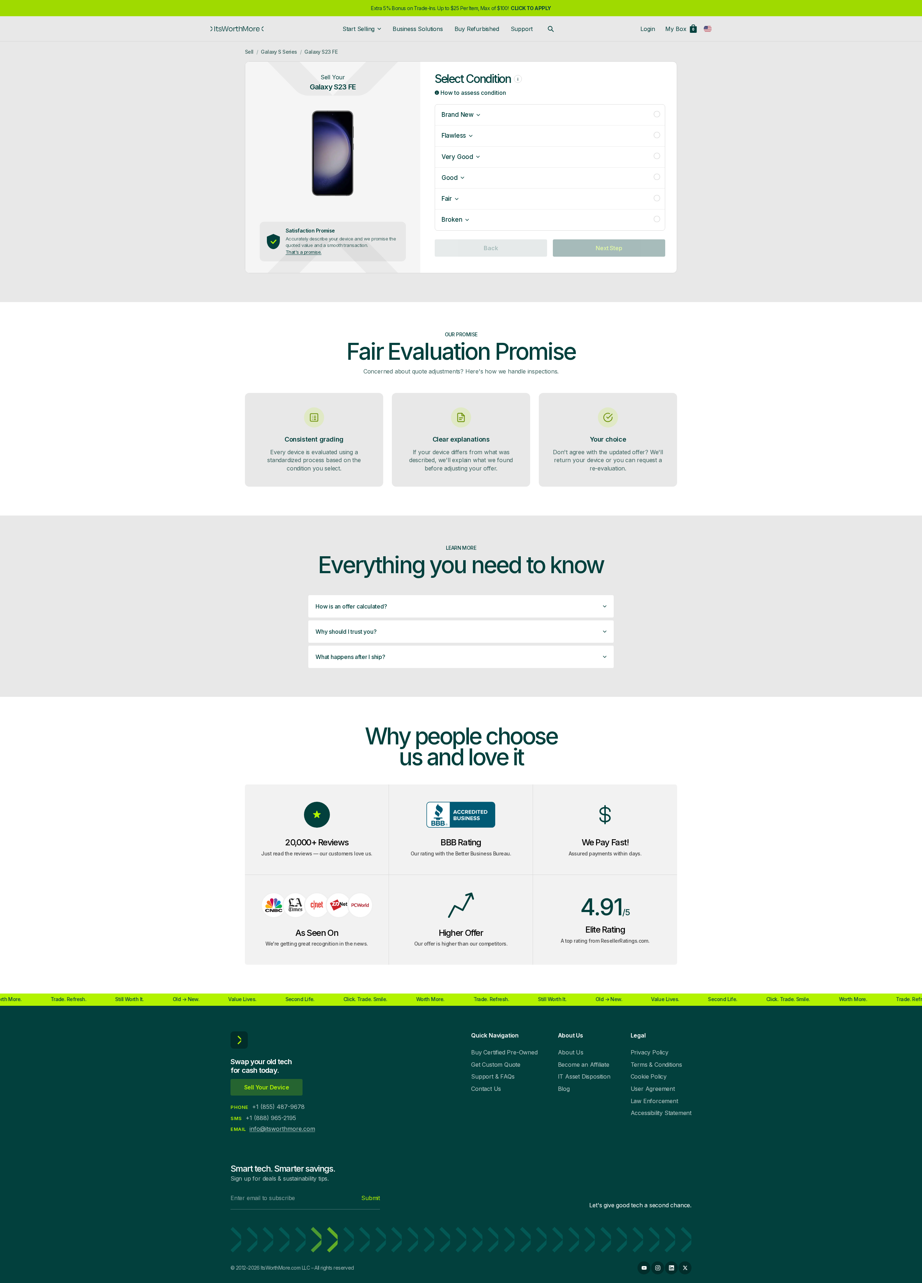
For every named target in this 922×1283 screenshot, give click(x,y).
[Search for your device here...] (550, 28)
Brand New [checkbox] (458, 114)
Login (647, 28)
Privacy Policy (649, 1052)
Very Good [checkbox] (457, 156)
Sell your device (266, 1087)
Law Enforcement (654, 1101)
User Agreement (653, 1088)
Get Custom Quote (495, 1064)
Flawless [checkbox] (454, 135)
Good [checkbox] (450, 177)
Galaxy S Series (279, 52)
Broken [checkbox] (452, 219)
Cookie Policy (649, 1076)
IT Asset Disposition (584, 1076)
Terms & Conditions (656, 1064)
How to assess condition (472, 92)
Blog (564, 1088)
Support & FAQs (492, 1076)
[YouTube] (643, 1267)
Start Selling (359, 28)
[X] (685, 1267)
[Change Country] (708, 29)
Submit (370, 1198)
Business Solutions (418, 28)
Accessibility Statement (661, 1112)
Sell (249, 52)
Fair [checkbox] (447, 198)
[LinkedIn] (671, 1267)
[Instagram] (657, 1267)
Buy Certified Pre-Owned (504, 1052)
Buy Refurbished (477, 28)
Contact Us (486, 1088)
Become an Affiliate (583, 1064)
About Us (570, 1052)
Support (522, 28)
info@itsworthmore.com (282, 1128)
